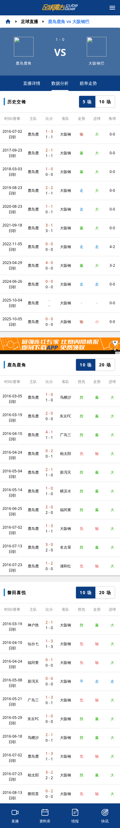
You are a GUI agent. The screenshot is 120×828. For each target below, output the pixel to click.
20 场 (105, 365)
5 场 (87, 101)
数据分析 (60, 83)
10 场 (105, 101)
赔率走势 (88, 83)
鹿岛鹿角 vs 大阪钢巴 (69, 21)
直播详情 (31, 83)
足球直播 (29, 21)
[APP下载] (60, 345)
